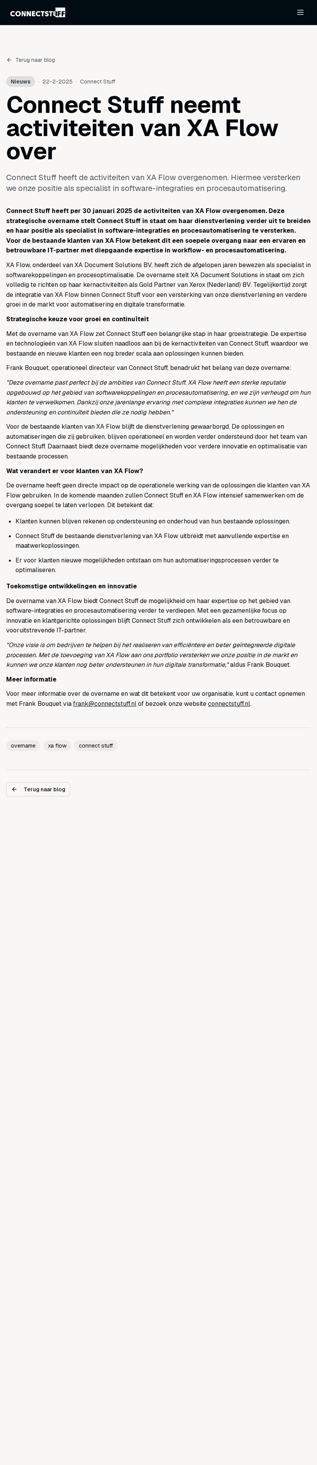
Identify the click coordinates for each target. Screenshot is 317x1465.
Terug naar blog (35, 59)
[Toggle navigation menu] (300, 12)
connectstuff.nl (229, 704)
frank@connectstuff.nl (104, 704)
